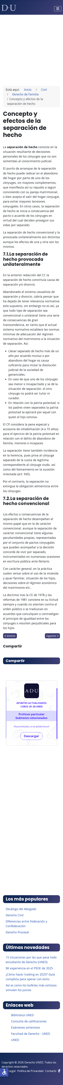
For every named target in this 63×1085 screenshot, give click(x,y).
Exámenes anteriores (25, 1027)
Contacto (50, 1071)
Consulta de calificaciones (29, 1021)
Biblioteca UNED (22, 1015)
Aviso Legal (8, 1071)
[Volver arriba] (56, 1078)
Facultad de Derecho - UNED (30, 1034)
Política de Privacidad (30, 1071)
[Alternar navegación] (57, 8)
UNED (15, 1040)
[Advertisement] (31, 48)
